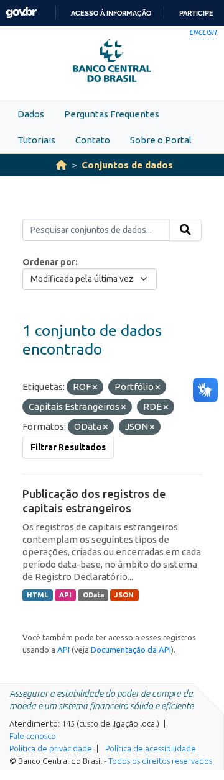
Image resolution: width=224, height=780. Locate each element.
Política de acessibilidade (150, 748)
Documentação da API (131, 649)
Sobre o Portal (161, 140)
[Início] (61, 165)
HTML (37, 595)
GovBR (21, 13)
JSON (124, 595)
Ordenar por (48, 262)
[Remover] (95, 387)
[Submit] (185, 230)
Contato (92, 140)
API (65, 595)
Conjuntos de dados (127, 165)
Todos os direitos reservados (160, 760)
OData (93, 595)
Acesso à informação (111, 13)
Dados (30, 114)
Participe (196, 13)
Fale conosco (32, 736)
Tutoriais (36, 140)
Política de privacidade (50, 748)
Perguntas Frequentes (111, 114)
